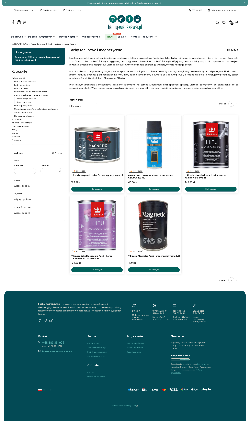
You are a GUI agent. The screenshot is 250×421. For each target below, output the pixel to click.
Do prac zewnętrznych (22, 122)
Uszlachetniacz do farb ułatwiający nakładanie (36, 109)
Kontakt (91, 372)
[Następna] (244, 3)
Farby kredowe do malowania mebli (31, 91)
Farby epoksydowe (23, 105)
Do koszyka (97, 189)
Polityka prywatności (97, 352)
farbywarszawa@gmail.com (224, 10)
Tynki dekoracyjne (20, 126)
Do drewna (17, 119)
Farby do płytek (21, 88)
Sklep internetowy (124, 406)
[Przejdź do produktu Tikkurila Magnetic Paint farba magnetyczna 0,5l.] (97, 144)
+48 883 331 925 (53, 343)
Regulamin (201, 364)
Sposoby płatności (96, 356)
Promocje (16, 140)
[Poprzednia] (5, 3)
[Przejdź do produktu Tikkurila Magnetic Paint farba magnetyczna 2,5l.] (154, 225)
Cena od (18, 165)
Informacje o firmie (96, 376)
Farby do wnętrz (38, 44)
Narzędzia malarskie (24, 116)
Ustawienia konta (135, 347)
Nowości (16, 136)
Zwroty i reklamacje (96, 347)
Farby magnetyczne (26, 98)
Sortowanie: (76, 99)
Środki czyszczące (23, 112)
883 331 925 (197, 10)
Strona (222, 103)
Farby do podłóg (22, 85)
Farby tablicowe (24, 102)
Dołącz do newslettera (184, 359)
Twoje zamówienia (136, 343)
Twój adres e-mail (180, 355)
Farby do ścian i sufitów (25, 81)
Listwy (14, 129)
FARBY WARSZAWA (20, 44)
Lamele (15, 133)
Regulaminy (93, 343)
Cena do (45, 165)
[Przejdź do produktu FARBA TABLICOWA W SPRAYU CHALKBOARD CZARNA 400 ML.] (154, 144)
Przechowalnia (134, 352)
